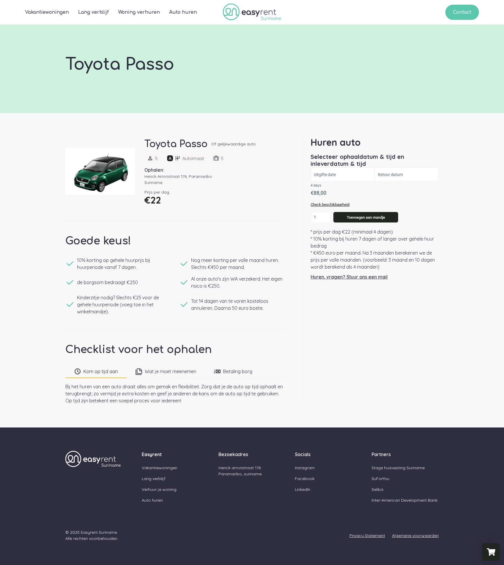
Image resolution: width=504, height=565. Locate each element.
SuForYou (380, 478)
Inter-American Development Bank (405, 500)
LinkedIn (302, 489)
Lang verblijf (93, 12)
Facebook (304, 478)
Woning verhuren (139, 12)
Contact (462, 12)
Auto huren (183, 12)
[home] (252, 12)
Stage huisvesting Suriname (398, 467)
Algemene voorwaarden (415, 535)
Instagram (305, 467)
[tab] (96, 371)
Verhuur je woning (159, 489)
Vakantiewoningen (47, 12)
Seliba (377, 489)
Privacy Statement (367, 535)
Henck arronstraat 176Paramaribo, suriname (240, 471)
